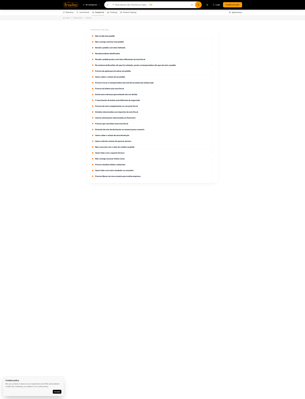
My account (78, 18)
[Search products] (198, 4)
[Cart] (207, 4)
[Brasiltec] (71, 5)
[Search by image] (192, 4)
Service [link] (88, 18)
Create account (232, 5)
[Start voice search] (107, 4)
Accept (57, 392)
